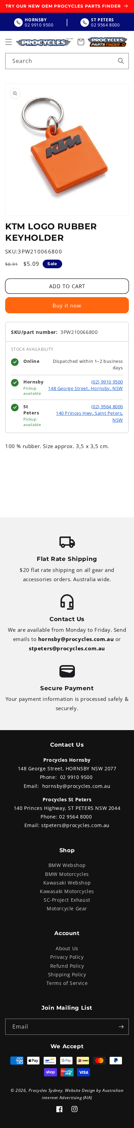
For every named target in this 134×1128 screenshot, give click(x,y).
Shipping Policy (67, 974)
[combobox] (67, 61)
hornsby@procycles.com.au (76, 639)
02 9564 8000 (75, 816)
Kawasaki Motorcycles (67, 891)
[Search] (121, 60)
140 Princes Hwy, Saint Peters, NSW (89, 416)
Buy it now (67, 305)
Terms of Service (67, 983)
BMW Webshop (67, 865)
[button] (8, 42)
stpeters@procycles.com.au (67, 648)
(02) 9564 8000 (107, 406)
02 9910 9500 (76, 777)
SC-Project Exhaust (67, 900)
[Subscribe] (121, 1027)
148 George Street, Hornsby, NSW (85, 388)
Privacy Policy (66, 957)
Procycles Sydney (46, 1090)
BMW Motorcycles (67, 874)
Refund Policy (67, 966)
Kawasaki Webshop (67, 882)
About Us (67, 948)
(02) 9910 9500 (107, 382)
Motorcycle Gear (67, 908)
